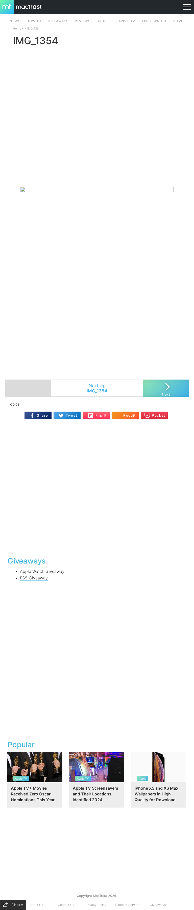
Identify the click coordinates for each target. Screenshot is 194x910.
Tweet (72, 415)
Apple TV (126, 21)
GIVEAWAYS (58, 21)
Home (17, 28)
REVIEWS (82, 21)
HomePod (182, 21)
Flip (98, 413)
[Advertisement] (97, 172)
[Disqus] (97, 487)
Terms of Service (127, 905)
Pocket (158, 415)
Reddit (129, 415)
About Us (36, 905)
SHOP (102, 21)
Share (42, 415)
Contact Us (66, 905)
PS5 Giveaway (34, 577)
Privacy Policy (96, 905)
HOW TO (34, 21)
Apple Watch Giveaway (42, 571)
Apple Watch (153, 21)
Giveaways (158, 905)
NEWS (15, 21)
